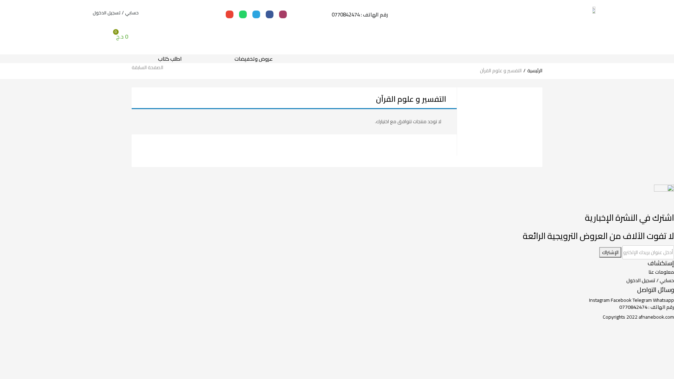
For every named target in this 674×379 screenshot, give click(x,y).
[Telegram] (256, 14)
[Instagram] (283, 14)
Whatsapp (663, 300)
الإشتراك (610, 252)
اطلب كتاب (170, 59)
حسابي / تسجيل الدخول (116, 12)
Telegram (643, 300)
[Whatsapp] (243, 14)
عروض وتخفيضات (253, 59)
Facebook (622, 300)
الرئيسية (534, 70)
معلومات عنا (661, 272)
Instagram (600, 300)
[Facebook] (269, 14)
